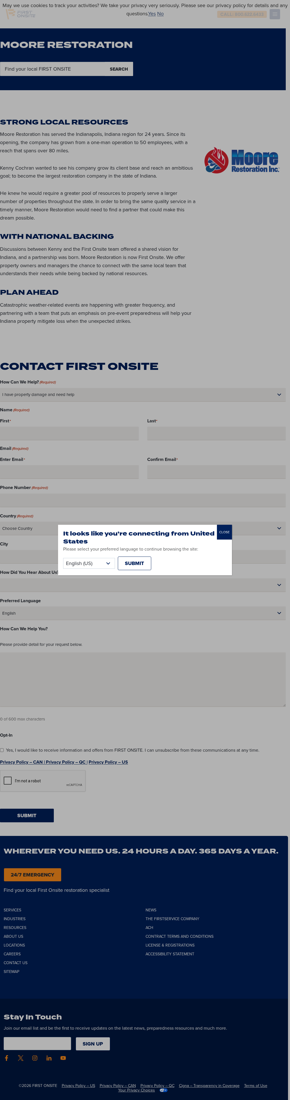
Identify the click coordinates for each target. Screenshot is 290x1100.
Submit (134, 563)
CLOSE (224, 532)
